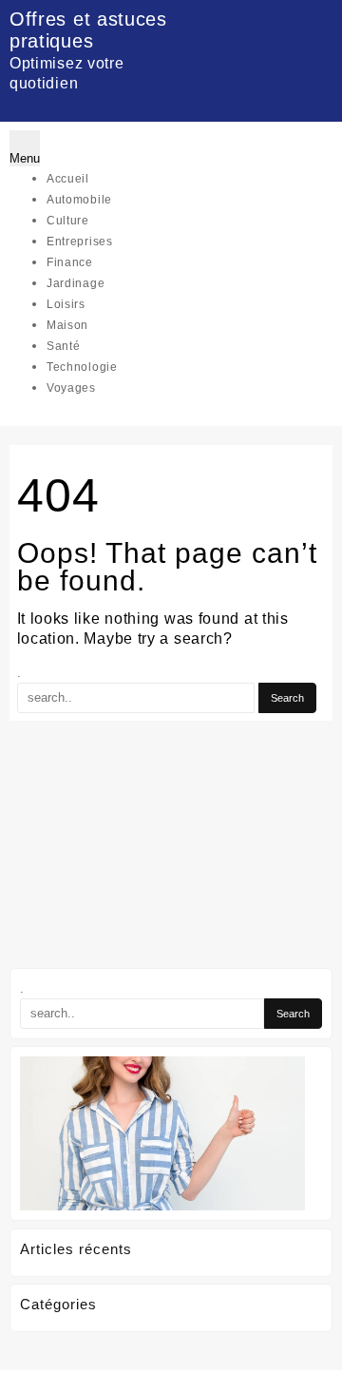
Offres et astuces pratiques (88, 30)
